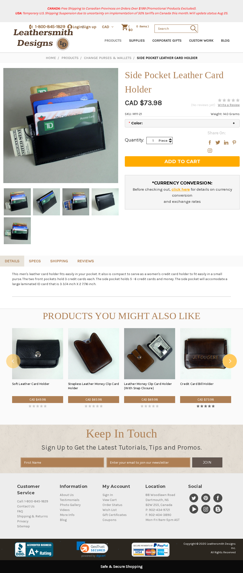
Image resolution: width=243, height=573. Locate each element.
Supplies (137, 40)
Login (77, 26)
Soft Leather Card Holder (30, 384)
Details (12, 260)
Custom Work (201, 40)
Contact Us (26, 506)
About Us (67, 495)
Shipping (59, 260)
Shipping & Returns (32, 516)
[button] (92, 549)
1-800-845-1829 (50, 26)
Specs (35, 260)
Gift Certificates (115, 515)
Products (113, 40)
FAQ (20, 511)
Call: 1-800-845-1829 (32, 501)
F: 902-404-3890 (158, 515)
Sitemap (23, 526)
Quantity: (134, 140)
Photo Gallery (70, 505)
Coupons (110, 520)
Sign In (108, 495)
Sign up (89, 26)
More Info (67, 515)
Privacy (22, 521)
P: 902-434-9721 (157, 510)
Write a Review (229, 105)
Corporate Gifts (167, 40)
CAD (106, 26)
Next (230, 361)
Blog (225, 40)
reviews (85, 260)
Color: (136, 123)
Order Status (112, 505)
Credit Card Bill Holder (197, 384)
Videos (65, 510)
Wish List (110, 510)
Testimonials (69, 500)
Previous (13, 361)
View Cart (110, 500)
